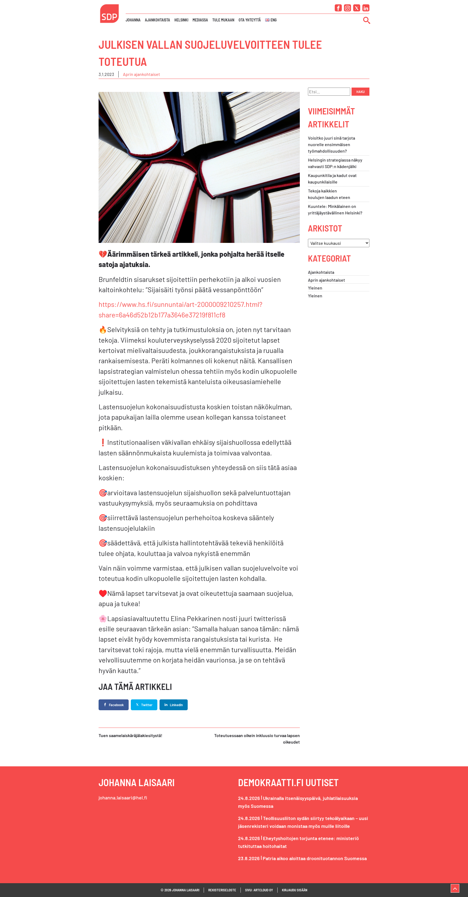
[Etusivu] (109, 12)
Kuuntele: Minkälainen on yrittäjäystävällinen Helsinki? (335, 209)
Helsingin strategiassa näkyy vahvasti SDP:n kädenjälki (335, 163)
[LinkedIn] (365, 7)
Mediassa (200, 20)
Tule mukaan (223, 20)
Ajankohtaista (157, 20)
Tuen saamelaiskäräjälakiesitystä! (130, 735)
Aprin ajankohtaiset (141, 74)
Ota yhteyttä (250, 20)
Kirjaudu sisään (294, 890)
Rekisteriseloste (222, 890)
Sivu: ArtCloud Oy (259, 890)
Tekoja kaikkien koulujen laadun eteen (329, 194)
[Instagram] (347, 7)
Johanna (133, 20)
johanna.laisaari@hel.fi (123, 797)
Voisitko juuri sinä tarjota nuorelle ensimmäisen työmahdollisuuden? (331, 144)
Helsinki (181, 20)
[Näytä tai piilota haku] (367, 20)
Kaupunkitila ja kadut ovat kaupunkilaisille (332, 178)
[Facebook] (338, 7)
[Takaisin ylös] (455, 888)
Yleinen (315, 287)
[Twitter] (356, 7)
